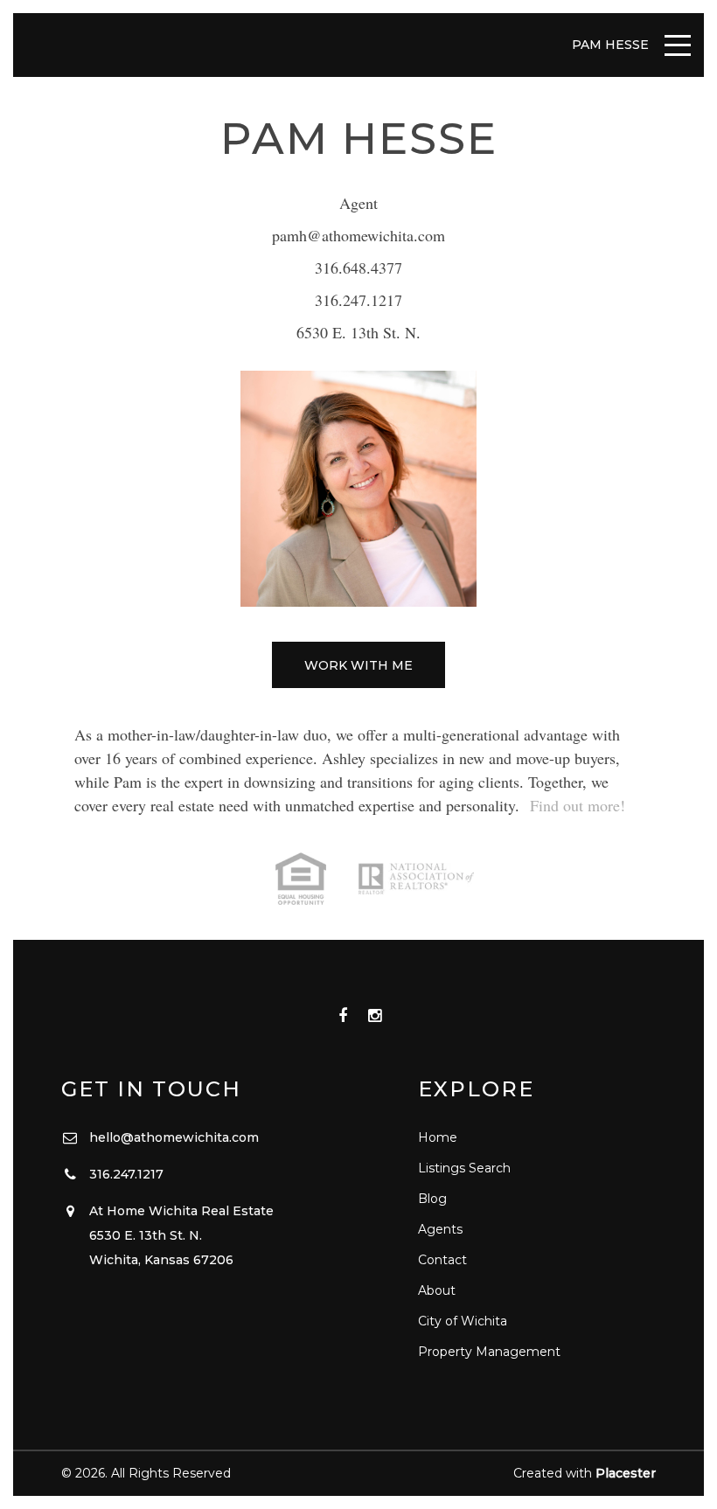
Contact (442, 1260)
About (437, 1290)
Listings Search (464, 1168)
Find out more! (577, 805)
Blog (432, 1199)
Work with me (358, 665)
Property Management (489, 1351)
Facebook (342, 1016)
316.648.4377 (358, 267)
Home (437, 1137)
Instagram (374, 1016)
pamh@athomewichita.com (358, 235)
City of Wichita (462, 1321)
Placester (625, 1473)
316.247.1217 (358, 299)
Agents (440, 1229)
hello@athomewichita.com (174, 1137)
